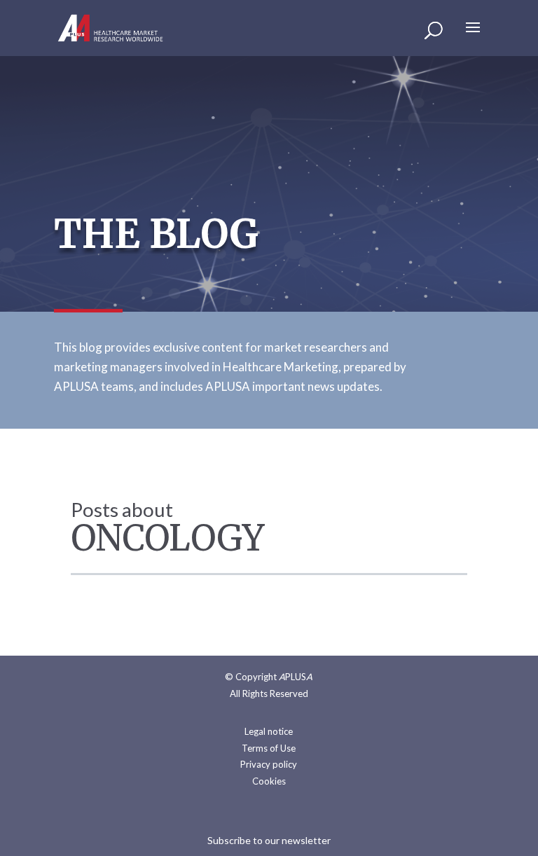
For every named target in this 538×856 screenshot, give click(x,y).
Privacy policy (268, 764)
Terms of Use (269, 748)
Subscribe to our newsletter (269, 840)
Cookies (269, 781)
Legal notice (268, 731)
